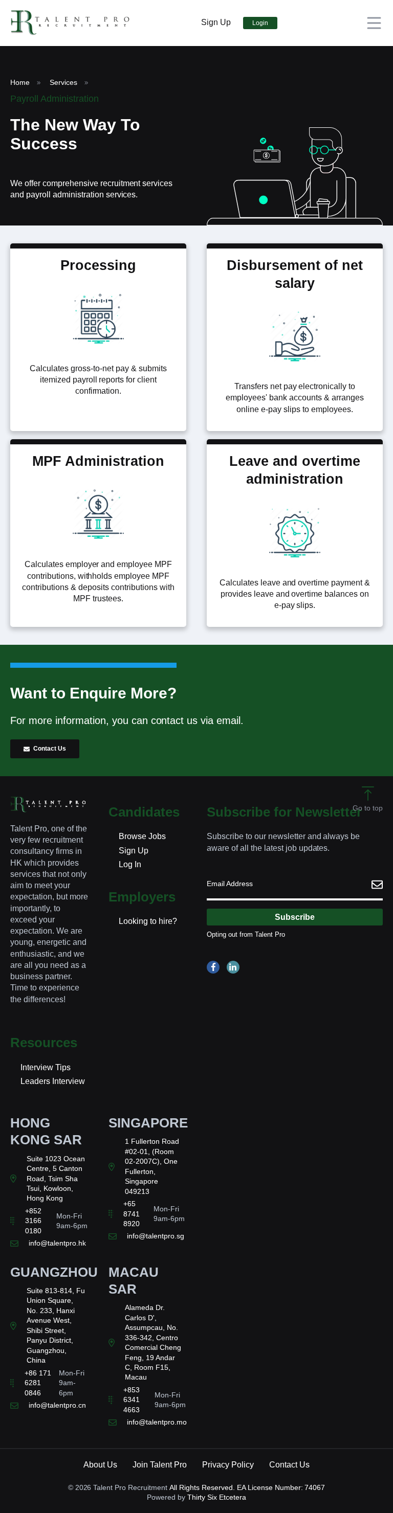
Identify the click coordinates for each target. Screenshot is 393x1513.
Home (20, 82)
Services (63, 82)
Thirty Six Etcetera (217, 1497)
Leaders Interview (52, 1081)
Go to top (368, 808)
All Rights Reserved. (202, 1487)
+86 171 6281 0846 (38, 1383)
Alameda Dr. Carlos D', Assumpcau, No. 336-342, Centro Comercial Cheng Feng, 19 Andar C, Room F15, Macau (153, 1342)
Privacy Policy (228, 1464)
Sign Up (216, 22)
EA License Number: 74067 (281, 1487)
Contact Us (49, 748)
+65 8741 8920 (131, 1214)
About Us (100, 1464)
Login (260, 23)
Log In (130, 864)
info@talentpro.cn (57, 1405)
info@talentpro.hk (57, 1243)
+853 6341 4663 (131, 1400)
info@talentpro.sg (155, 1236)
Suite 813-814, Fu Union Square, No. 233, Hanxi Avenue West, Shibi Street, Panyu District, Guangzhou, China (56, 1325)
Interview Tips (45, 1067)
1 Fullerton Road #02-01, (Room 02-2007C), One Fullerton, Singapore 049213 (152, 1166)
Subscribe (295, 917)
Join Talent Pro (160, 1464)
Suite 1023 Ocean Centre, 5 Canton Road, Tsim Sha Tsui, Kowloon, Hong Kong (56, 1179)
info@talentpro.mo (157, 1422)
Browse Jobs (142, 836)
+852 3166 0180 (33, 1221)
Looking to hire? (148, 921)
